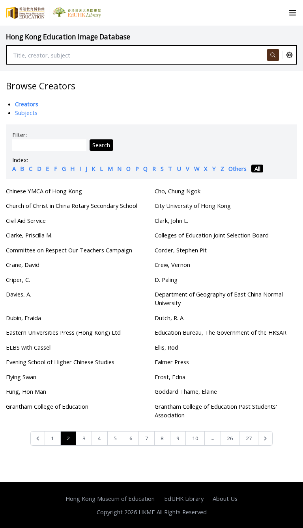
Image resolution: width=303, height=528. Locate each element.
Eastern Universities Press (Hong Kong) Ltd (63, 332)
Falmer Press (172, 362)
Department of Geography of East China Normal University (219, 298)
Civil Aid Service (26, 220)
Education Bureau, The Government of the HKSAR (220, 332)
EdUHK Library (184, 498)
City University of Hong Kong (193, 205)
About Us (225, 498)
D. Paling (166, 279)
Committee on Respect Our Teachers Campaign (69, 250)
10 (195, 438)
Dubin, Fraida (23, 318)
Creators (26, 104)
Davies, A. (18, 294)
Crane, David (22, 265)
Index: (20, 160)
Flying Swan (21, 377)
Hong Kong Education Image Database (68, 36)
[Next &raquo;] (265, 438)
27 (249, 438)
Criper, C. (18, 279)
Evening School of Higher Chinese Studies (60, 362)
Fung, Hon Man (26, 391)
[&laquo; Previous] (37, 438)
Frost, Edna (170, 377)
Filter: (19, 135)
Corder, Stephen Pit (181, 250)
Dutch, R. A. (170, 318)
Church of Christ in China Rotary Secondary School (71, 205)
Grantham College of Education (47, 406)
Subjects (26, 113)
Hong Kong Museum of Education (110, 498)
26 (230, 438)
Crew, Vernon (172, 265)
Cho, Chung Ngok (177, 191)
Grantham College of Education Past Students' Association (216, 410)
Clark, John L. (171, 220)
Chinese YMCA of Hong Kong (44, 191)
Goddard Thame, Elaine (186, 391)
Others (237, 168)
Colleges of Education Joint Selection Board (212, 235)
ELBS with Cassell (29, 347)
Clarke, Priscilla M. (29, 235)
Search (101, 145)
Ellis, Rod (166, 347)
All (257, 168)
